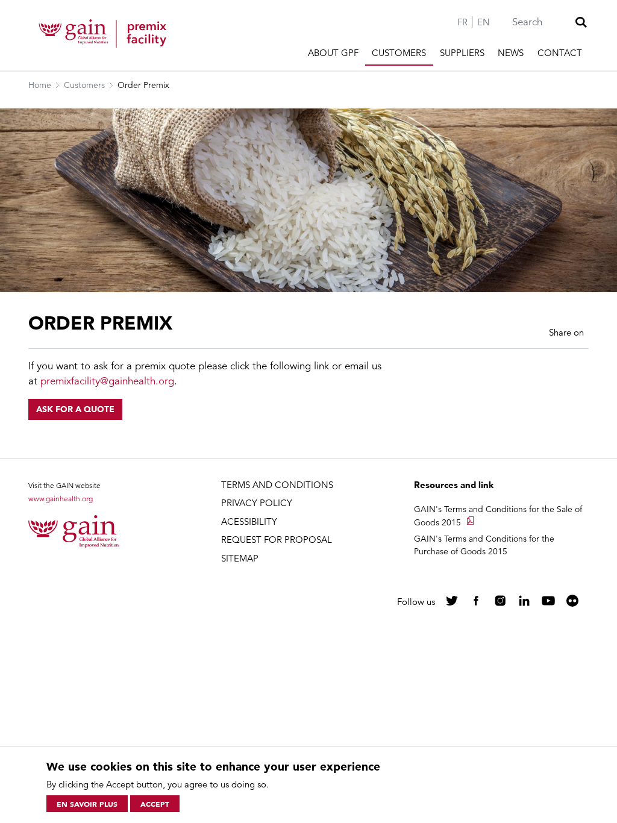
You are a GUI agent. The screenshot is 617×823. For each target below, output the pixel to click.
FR (462, 22)
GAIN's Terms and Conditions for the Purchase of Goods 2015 (484, 545)
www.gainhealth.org (60, 498)
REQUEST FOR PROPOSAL (276, 539)
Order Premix (143, 85)
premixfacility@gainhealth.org (107, 381)
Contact (559, 52)
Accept (154, 804)
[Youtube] (548, 601)
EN (483, 22)
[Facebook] (476, 601)
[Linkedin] (524, 601)
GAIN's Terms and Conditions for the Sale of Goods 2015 (498, 516)
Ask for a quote (75, 409)
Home (39, 85)
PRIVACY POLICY (256, 503)
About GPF (333, 52)
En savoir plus (87, 804)
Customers (399, 52)
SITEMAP (239, 558)
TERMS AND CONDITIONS (277, 484)
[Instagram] (500, 601)
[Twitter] (452, 601)
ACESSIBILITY (249, 521)
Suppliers (462, 52)
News (511, 52)
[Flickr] (572, 601)
